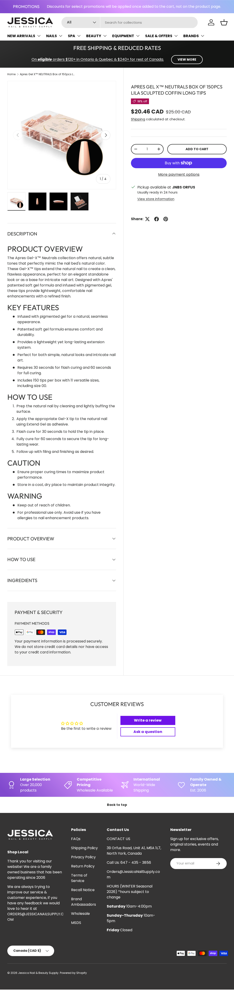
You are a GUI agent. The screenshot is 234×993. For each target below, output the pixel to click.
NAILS (51, 36)
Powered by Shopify (73, 973)
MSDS (76, 922)
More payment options (178, 174)
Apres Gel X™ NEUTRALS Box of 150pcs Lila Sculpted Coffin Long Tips (47, 74)
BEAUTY (93, 36)
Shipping (138, 119)
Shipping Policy (84, 848)
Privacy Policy (83, 857)
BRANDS (191, 36)
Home (11, 74)
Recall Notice (83, 889)
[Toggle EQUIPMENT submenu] (138, 36)
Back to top (117, 804)
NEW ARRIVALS (21, 36)
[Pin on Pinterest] (165, 219)
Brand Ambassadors (83, 901)
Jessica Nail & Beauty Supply (38, 973)
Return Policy (83, 866)
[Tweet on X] (147, 219)
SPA (71, 36)
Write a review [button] (148, 720)
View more (187, 59)
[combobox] (129, 22)
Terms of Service (79, 878)
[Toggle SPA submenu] (79, 36)
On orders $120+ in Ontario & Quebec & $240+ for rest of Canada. (98, 59)
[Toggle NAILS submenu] (60, 36)
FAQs (75, 838)
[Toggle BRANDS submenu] (202, 36)
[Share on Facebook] (156, 219)
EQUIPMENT (123, 36)
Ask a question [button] (147, 731)
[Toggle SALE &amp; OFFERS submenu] (176, 36)
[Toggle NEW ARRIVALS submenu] (39, 36)
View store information (155, 199)
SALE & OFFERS (158, 36)
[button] (224, 22)
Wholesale (80, 913)
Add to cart (197, 149)
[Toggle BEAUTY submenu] (105, 36)
